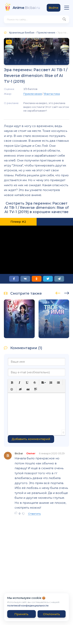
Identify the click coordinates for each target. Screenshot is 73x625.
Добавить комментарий (31, 439)
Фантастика (52, 93)
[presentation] (57, 292)
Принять (21, 614)
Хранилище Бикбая (21, 32)
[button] (12, 382)
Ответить (34, 513)
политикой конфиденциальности (27, 605)
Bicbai (19, 453)
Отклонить (51, 614)
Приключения (46, 32)
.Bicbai (26, 8)
